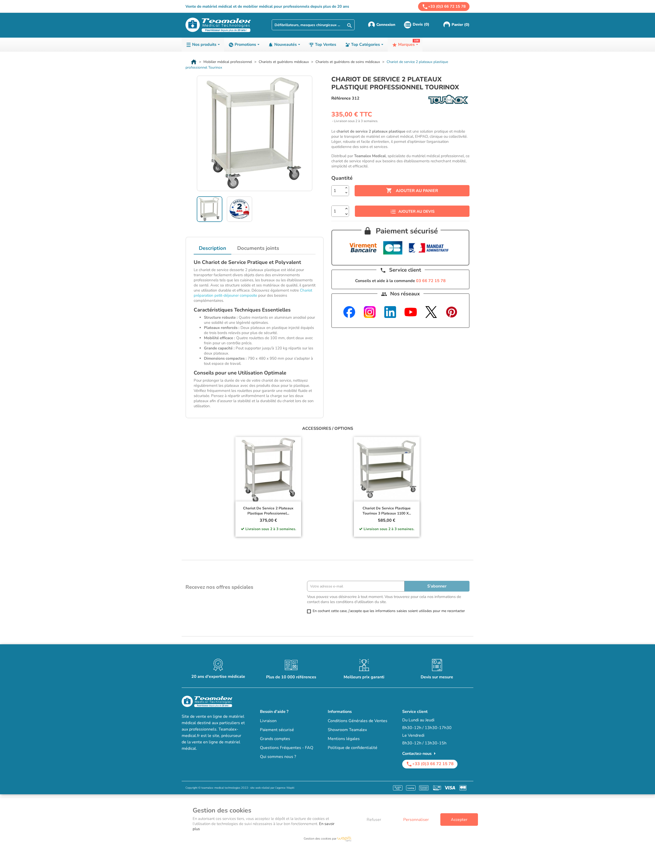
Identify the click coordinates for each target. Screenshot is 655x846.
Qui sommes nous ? (278, 756)
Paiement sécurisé (277, 730)
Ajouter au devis (416, 211)
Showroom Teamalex (347, 730)
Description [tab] (212, 248)
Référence (341, 98)
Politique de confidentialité (352, 748)
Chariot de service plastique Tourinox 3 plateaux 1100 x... (387, 511)
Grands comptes (275, 739)
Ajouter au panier (412, 190)
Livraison (268, 721)
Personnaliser (416, 819)
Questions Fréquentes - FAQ (286, 748)
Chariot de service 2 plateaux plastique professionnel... (268, 511)
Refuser (374, 819)
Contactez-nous (420, 754)
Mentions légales (344, 739)
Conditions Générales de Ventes (357, 721)
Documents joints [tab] (258, 248)
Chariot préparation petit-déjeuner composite (253, 293)
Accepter (459, 819)
